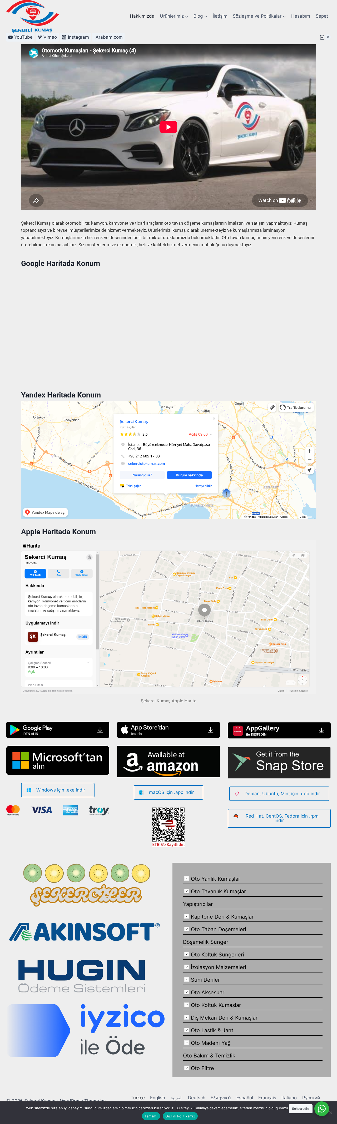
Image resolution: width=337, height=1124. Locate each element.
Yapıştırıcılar (198, 904)
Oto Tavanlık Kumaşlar (218, 891)
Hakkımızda (142, 16)
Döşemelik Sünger (205, 942)
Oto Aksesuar (207, 992)
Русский (311, 1097)
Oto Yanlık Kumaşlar (215, 879)
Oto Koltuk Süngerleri (217, 954)
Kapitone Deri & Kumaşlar (222, 917)
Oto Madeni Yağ (211, 1043)
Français (267, 1097)
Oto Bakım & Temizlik (209, 1055)
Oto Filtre (202, 1068)
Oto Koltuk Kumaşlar (216, 1005)
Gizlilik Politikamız (180, 1116)
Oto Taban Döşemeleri (218, 929)
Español (244, 1097)
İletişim (220, 16)
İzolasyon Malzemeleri (218, 967)
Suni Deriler (205, 980)
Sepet (322, 16)
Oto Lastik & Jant (212, 1030)
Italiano (289, 1097)
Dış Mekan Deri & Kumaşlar (224, 1018)
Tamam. (151, 1116)
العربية (177, 1097)
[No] (330, 1112)
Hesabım (300, 16)
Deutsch (196, 1097)
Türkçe (138, 1097)
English (157, 1097)
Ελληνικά (221, 1097)
